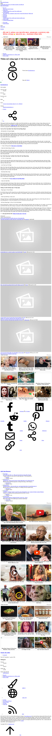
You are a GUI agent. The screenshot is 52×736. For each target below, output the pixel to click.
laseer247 (7, 494)
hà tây (25, 252)
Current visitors (6, 18)
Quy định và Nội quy (7, 701)
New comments (11, 13)
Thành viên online (5, 652)
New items (5, 13)
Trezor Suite (8, 499)
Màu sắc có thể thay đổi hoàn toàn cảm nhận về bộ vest (12, 319)
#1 (3, 121)
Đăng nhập (3, 26)
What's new (5, 10)
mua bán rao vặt (28, 716)
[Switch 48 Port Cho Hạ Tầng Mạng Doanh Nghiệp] (26, 316)
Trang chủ (5, 704)
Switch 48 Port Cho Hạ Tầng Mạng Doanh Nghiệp (11, 317)
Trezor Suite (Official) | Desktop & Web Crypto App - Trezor (15, 497)
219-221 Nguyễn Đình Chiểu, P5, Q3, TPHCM (12, 103)
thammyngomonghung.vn (8, 107)
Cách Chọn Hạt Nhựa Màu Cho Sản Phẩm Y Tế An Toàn (12, 352)
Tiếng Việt (24, 697)
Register (2, 29)
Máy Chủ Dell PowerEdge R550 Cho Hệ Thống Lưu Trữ (12, 284)
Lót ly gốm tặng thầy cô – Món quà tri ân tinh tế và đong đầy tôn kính (17, 474)
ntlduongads (26, 319)
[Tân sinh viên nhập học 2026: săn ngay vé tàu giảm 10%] (12, 218)
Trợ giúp (4, 703)
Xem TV (5, 14)
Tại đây (22, 720)
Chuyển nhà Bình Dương (8, 20)
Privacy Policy (6, 702)
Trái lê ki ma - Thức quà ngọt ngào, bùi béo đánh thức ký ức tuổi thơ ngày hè (18, 480)
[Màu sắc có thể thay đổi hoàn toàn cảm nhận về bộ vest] (12, 318)
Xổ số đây (5, 15)
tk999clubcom (6, 673)
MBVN (23, 688)
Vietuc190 (27, 352)
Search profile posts (21, 18)
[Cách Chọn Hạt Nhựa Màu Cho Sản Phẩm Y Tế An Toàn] (26, 351)
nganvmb (27, 219)
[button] (2, 3)
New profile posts (18, 11)
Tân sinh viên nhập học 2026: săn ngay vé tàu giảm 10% (12, 219)
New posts (5, 8)
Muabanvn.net (11, 724)
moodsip (7, 477)
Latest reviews (17, 13)
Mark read (31, 13)
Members (5, 16)
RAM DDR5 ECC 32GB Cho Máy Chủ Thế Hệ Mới (11, 252)
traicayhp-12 (8, 482)
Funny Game (5, 19)
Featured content (6, 11)
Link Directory (6, 12)
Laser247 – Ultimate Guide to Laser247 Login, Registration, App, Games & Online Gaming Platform (23, 491)
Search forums (10, 8)
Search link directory (24, 13)
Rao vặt (4, 7)
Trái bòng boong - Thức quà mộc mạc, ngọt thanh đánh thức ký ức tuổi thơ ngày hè (20, 486)
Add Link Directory (6, 471)
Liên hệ (4, 699)
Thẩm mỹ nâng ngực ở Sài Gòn (19, 213)
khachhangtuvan (31, 70)
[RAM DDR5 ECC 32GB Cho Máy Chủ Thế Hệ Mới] (26, 250)
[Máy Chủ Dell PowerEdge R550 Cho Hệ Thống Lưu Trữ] (26, 283)
